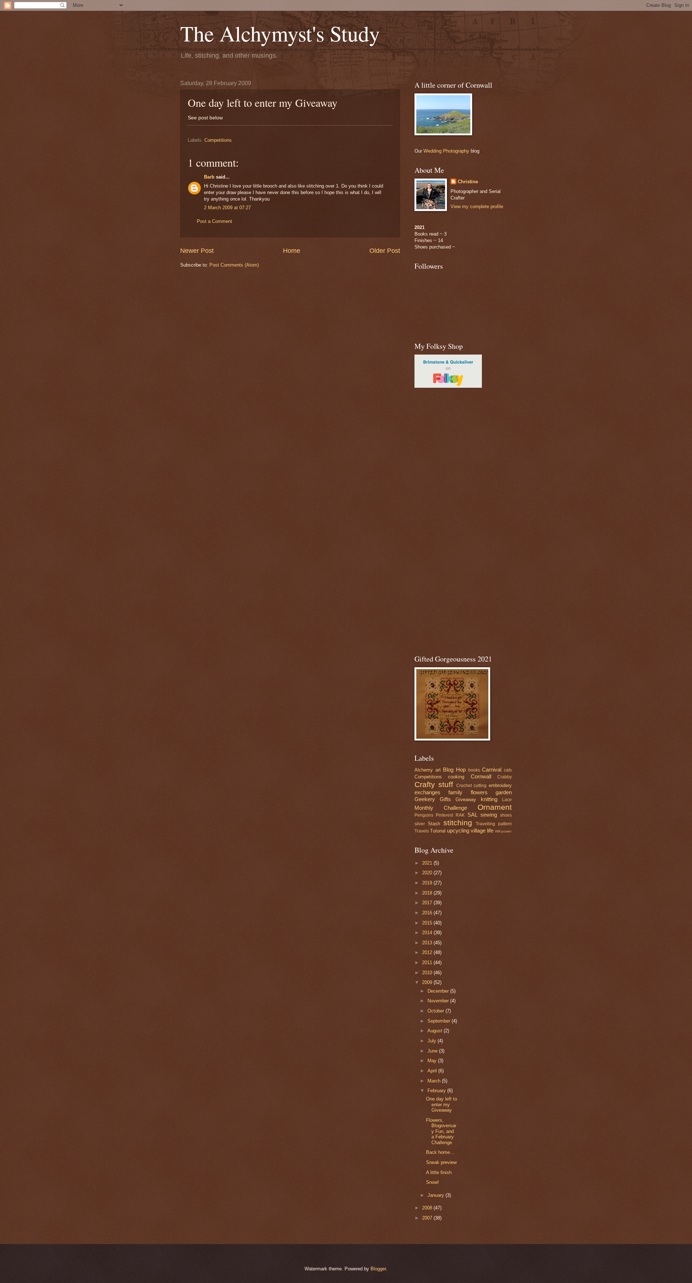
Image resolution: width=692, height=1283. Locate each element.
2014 (428, 932)
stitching (457, 822)
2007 (428, 1218)
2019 (428, 883)
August (435, 1030)
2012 (428, 952)
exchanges (427, 792)
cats (508, 770)
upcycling (458, 830)
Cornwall (481, 776)
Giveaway (466, 799)
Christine (468, 181)
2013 (428, 942)
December (438, 991)
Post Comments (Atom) (234, 265)
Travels (421, 831)
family (455, 792)
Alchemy (423, 770)
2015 (428, 923)
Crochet (464, 785)
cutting (480, 785)
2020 (428, 872)
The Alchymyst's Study (280, 33)
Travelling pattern (494, 824)
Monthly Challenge (440, 808)
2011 (428, 962)
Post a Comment (214, 221)
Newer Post (197, 250)
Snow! (432, 1182)
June (433, 1051)
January (436, 1195)
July (432, 1040)
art (438, 770)
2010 (428, 972)
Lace (507, 800)
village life (482, 830)
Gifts (445, 799)
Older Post (384, 250)
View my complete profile (477, 206)
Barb (209, 177)
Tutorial (437, 831)
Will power (503, 831)
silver (419, 824)
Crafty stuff (433, 784)
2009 (428, 982)
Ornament (495, 807)
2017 (428, 902)
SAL (472, 815)
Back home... (440, 1152)
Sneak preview (441, 1162)
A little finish (439, 1172)
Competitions (218, 140)
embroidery (500, 785)
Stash (434, 823)
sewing (488, 815)
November (438, 1000)
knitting (489, 799)
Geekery (424, 799)
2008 (428, 1207)
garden (504, 792)
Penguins (423, 815)
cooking (456, 776)
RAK (460, 815)
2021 (428, 863)
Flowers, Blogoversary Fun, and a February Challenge (441, 1131)
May (432, 1060)
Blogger (378, 1268)
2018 (428, 893)
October (436, 1011)
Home (291, 250)
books (474, 770)
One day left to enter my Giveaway (441, 1104)
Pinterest (444, 815)
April (432, 1070)
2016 (428, 912)
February (437, 1090)
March (434, 1081)
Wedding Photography (446, 151)
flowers (479, 792)
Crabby (504, 777)
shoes (506, 815)
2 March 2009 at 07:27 (227, 207)
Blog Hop (454, 769)
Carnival (491, 769)
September (439, 1021)
